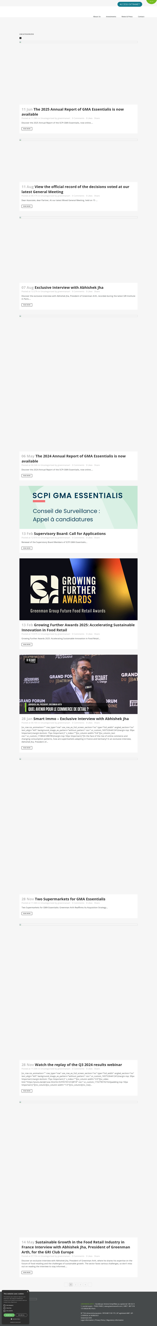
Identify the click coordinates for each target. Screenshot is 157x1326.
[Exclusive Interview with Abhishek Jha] (78, 249)
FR (152, 1)
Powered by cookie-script (15, 1322)
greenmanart (64, 118)
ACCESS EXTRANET (130, 4)
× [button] (27, 1291)
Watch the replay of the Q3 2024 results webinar (78, 1064)
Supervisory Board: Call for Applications (70, 533)
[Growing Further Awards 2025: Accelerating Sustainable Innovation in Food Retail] (78, 589)
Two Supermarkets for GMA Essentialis (70, 898)
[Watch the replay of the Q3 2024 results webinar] (78, 992)
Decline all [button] (21, 1315)
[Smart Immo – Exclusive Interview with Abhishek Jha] (78, 684)
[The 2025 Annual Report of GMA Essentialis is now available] (78, 73)
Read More (27, 129)
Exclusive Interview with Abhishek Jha (69, 287)
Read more (14, 1302)
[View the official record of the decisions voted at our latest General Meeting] (78, 160)
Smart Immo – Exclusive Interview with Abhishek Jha (81, 718)
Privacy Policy (100, 1320)
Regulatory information (115, 1320)
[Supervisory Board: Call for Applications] (78, 507)
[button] (15, 1319)
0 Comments (78, 118)
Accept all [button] (9, 1315)
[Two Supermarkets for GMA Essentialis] (78, 826)
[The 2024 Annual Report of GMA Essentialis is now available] (78, 383)
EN (150, 1)
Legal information (87, 1320)
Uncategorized (47, 118)
